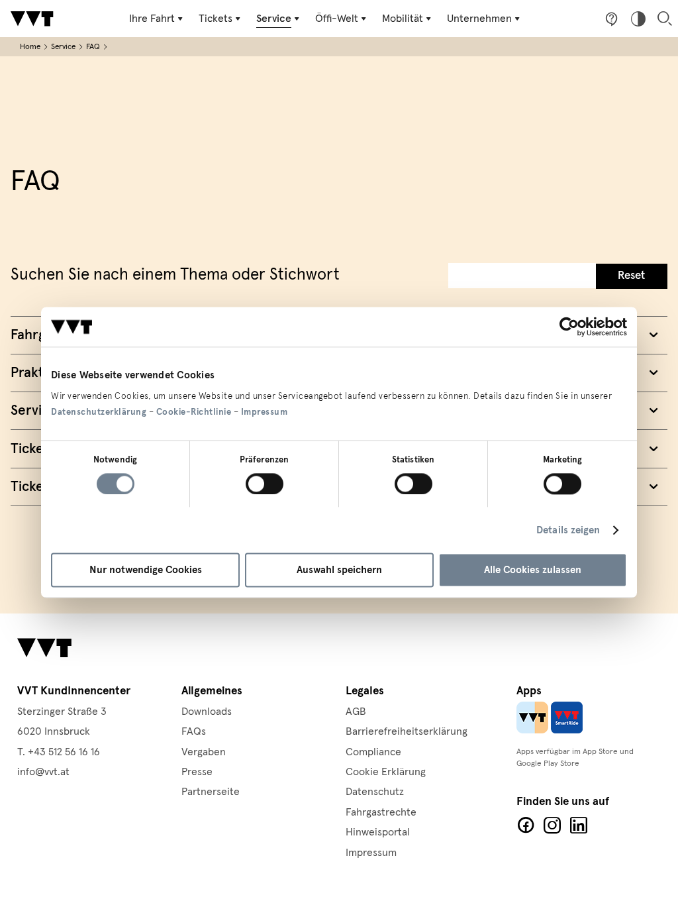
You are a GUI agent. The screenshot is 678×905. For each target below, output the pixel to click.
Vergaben (203, 752)
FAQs (193, 731)
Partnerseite (210, 791)
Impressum (264, 412)
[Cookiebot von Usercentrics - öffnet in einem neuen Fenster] (569, 327)
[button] (631, 276)
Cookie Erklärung (386, 772)
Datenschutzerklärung (98, 412)
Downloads (206, 711)
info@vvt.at (43, 772)
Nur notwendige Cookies (145, 570)
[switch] (264, 483)
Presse (197, 772)
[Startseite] (32, 18)
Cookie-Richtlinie (194, 412)
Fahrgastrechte (381, 812)
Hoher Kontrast (638, 18)
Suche (665, 18)
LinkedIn (578, 825)
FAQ (93, 46)
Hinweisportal (378, 832)
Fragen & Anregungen (612, 18)
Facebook (525, 825)
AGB (356, 711)
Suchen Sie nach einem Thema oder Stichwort (175, 275)
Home (30, 46)
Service (63, 46)
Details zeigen (568, 530)
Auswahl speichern (339, 570)
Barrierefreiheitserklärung (406, 731)
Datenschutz (375, 791)
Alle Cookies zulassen (532, 570)
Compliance (373, 752)
